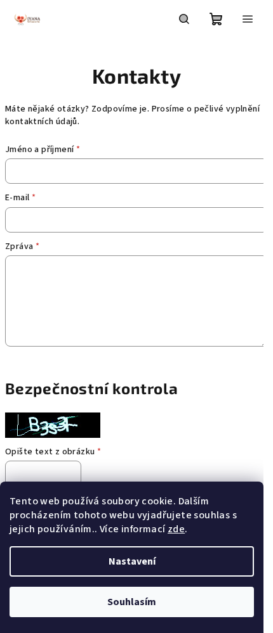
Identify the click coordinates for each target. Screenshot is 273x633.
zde (176, 529)
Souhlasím (131, 602)
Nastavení (132, 561)
